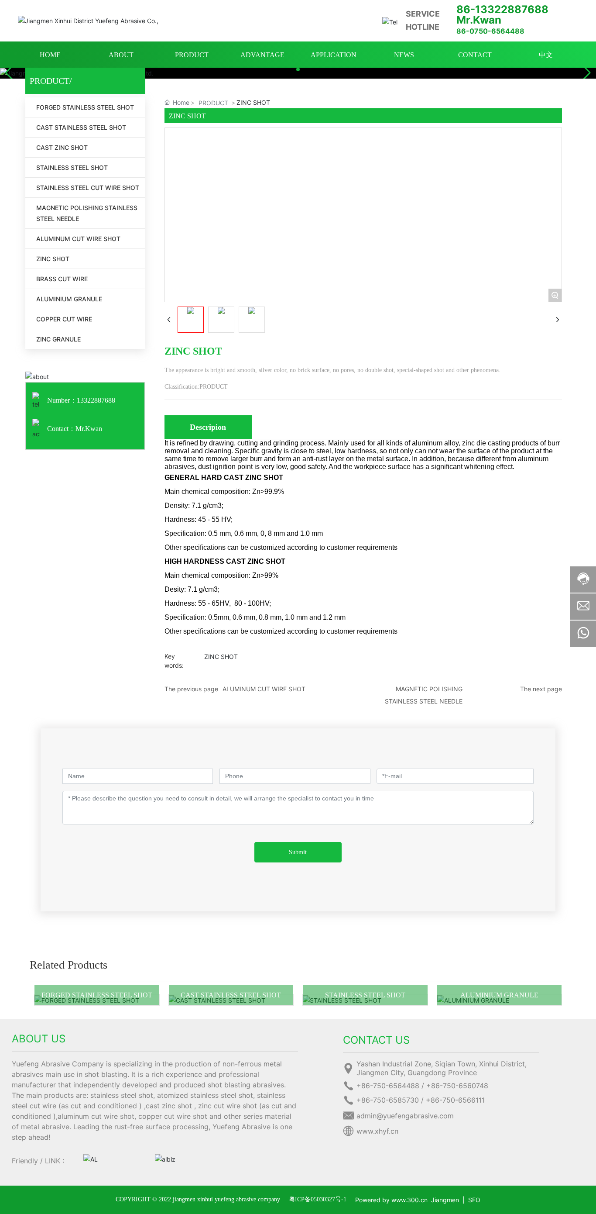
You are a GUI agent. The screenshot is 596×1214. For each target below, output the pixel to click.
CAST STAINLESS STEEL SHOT (81, 127)
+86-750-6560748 (457, 1085)
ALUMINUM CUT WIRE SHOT (78, 238)
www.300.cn (409, 1200)
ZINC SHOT (52, 258)
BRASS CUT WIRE (62, 279)
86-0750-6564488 (490, 31)
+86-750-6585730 (387, 1100)
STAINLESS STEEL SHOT (72, 167)
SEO (474, 1200)
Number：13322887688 (81, 400)
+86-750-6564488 (387, 1085)
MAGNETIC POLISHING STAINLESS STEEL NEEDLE (86, 213)
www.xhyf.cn (377, 1131)
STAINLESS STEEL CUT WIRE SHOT (87, 187)
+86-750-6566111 (455, 1100)
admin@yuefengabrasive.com (405, 1115)
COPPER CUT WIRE (64, 319)
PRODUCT (213, 103)
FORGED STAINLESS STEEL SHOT (85, 107)
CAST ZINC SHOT (62, 147)
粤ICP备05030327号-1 (317, 1199)
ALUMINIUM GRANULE (69, 299)
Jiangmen (445, 1200)
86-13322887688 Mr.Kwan (502, 14)
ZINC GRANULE (58, 339)
